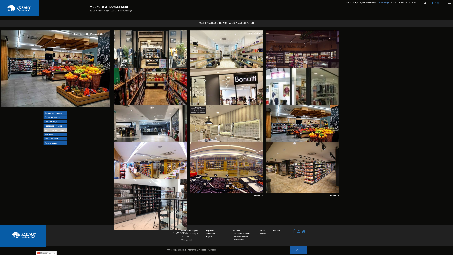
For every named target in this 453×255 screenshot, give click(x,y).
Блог (393, 3)
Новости (402, 3)
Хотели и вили (51, 143)
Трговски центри (52, 117)
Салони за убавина (53, 113)
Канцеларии (50, 134)
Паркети (209, 237)
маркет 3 (258, 195)
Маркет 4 (334, 195)
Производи (352, 3)
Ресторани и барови (54, 126)
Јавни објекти (51, 139)
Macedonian (45, 253)
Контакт (413, 3)
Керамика (210, 231)
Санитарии (210, 234)
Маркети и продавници (89, 33)
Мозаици (236, 231)
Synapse (212, 250)
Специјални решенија (241, 234)
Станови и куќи (52, 121)
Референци (383, 3)
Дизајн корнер (368, 3)
